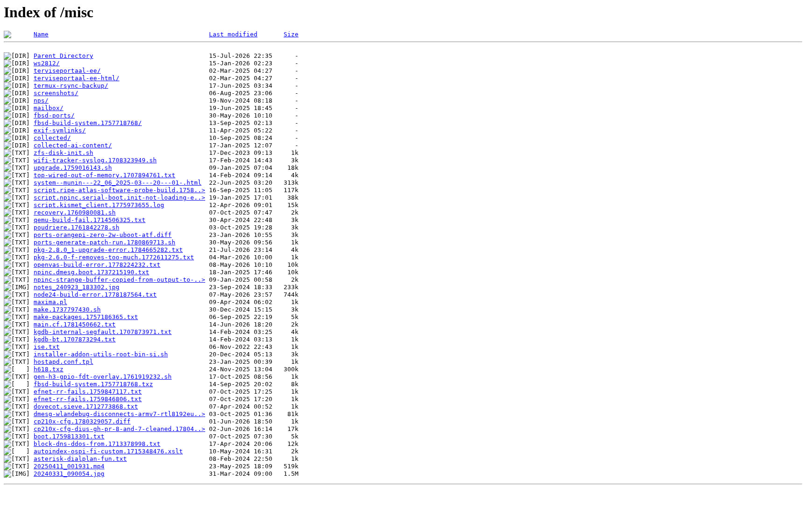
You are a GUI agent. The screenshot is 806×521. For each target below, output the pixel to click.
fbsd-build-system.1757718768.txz (93, 384)
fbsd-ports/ (54, 115)
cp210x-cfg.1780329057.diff (82, 421)
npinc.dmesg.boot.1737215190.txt (91, 272)
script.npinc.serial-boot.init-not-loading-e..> (119, 197)
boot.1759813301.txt (69, 436)
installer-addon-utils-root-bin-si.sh (101, 354)
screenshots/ (56, 93)
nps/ (41, 100)
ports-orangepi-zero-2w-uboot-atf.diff (103, 234)
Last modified (233, 34)
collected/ (52, 137)
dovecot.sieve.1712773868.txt (86, 406)
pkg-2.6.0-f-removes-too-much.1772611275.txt (114, 257)
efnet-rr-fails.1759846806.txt (88, 399)
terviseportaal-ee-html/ (76, 78)
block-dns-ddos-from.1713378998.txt (97, 443)
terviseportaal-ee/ (67, 70)
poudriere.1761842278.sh (76, 227)
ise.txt (47, 346)
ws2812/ (47, 63)
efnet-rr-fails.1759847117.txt (88, 391)
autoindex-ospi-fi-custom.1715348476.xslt (108, 451)
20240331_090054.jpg (69, 473)
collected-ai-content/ (73, 145)
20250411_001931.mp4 (69, 466)
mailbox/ (48, 107)
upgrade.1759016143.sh (73, 167)
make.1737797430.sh (67, 309)
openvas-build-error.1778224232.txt (97, 264)
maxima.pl (50, 302)
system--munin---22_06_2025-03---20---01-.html (118, 182)
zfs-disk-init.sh (63, 152)
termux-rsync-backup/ (71, 85)
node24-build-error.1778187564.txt (95, 294)
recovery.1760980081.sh (75, 212)
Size (291, 34)
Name (41, 34)
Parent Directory (63, 55)
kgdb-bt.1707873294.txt (75, 339)
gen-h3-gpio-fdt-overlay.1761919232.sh (103, 376)
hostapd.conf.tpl (63, 361)
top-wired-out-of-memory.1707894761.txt (104, 175)
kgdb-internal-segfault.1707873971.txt (103, 331)
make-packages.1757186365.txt (86, 316)
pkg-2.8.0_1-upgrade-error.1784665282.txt (108, 249)
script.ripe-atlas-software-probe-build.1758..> (119, 190)
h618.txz (48, 369)
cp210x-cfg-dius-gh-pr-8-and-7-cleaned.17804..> (119, 428)
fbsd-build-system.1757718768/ (88, 122)
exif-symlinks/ (60, 130)
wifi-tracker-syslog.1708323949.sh (95, 160)
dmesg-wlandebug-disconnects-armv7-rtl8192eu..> (119, 413)
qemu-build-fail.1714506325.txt (90, 219)
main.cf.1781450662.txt (75, 324)
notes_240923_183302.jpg (76, 287)
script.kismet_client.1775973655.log (99, 204)
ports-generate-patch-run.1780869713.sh (104, 242)
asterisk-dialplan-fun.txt (80, 458)
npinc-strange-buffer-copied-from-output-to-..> (119, 279)
